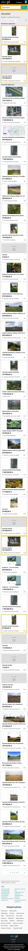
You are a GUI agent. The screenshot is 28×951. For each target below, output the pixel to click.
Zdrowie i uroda (10, 915)
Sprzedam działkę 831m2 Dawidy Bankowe (13, 137)
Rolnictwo (12, 920)
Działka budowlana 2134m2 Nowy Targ (12, 294)
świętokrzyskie (18, 892)
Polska (2, 886)
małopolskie (4, 890)
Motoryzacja (4, 910)
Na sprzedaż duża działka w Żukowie (12, 763)
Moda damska (12, 910)
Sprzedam (5, 509)
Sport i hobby (4, 925)
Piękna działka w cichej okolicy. (10, 411)
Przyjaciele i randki (17, 928)
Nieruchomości (20, 913)
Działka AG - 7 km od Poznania (10, 567)
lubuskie (16, 898)
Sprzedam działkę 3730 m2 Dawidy (11, 157)
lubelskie (3, 897)
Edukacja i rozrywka (18, 923)
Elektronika (11, 918)
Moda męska (4, 913)
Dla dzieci (12, 913)
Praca (2, 915)
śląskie (16, 897)
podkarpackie (18, 895)
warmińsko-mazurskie (20, 889)
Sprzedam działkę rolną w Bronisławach (12, 743)
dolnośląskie (4, 893)
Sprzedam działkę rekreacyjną (10, 37)
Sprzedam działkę (7, 56)
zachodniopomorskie (6, 898)
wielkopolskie (4, 892)
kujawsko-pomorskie (19, 900)
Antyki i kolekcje (20, 918)
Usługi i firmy (20, 920)
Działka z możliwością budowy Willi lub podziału (15, 391)
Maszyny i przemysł (6, 923)
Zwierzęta (3, 918)
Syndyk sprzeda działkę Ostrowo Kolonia (13, 215)
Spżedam (4, 254)
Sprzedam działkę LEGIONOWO (10, 372)
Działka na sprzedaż (7, 684)
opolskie (16, 901)
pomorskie (3, 895)
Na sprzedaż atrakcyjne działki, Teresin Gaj (13, 841)
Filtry (5, 20)
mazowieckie (4, 889)
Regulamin (13, 939)
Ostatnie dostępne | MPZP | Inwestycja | (12, 431)
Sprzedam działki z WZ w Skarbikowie (12, 704)
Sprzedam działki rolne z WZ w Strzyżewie (13, 782)
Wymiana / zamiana (6, 928)
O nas (13, 941)
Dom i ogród (19, 915)
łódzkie (16, 893)
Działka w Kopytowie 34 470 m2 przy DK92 (13, 861)
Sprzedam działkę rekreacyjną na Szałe (12, 235)
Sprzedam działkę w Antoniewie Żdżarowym (14, 724)
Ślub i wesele (4, 920)
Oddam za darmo (14, 925)
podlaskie (3, 900)
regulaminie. (17, 949)
